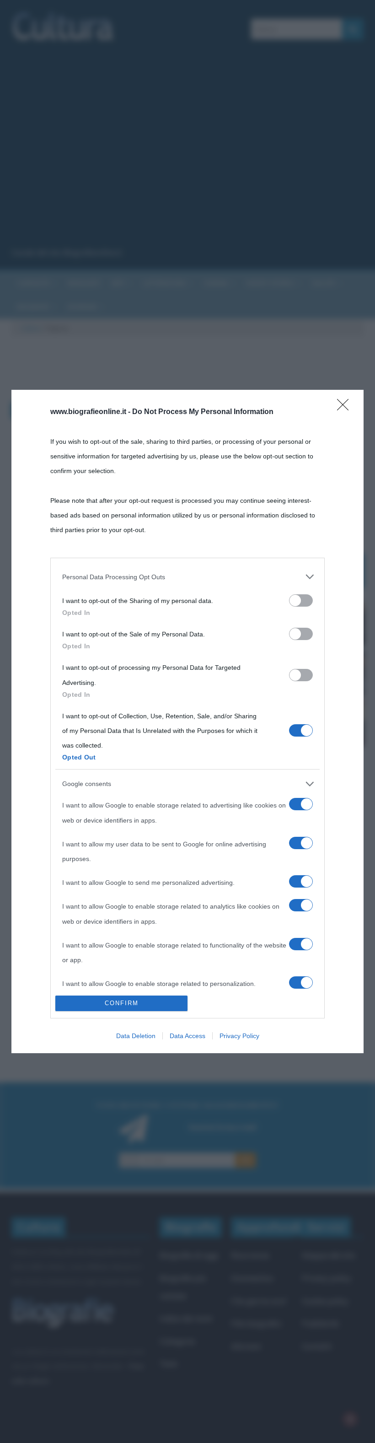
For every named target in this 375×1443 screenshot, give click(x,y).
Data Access (187, 1035)
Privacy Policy (239, 1035)
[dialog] (187, 721)
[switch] (301, 600)
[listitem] (187, 577)
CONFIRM (122, 1003)
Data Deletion (135, 1035)
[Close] (345, 407)
